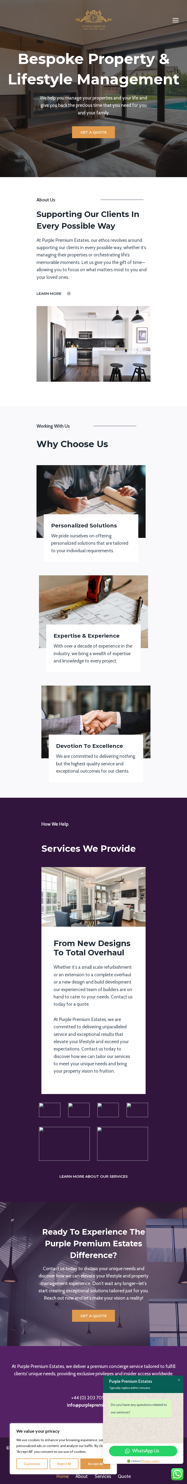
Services (103, 1476)
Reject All (64, 1464)
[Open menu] (175, 20)
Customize (32, 1464)
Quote (124, 1476)
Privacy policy (151, 1461)
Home (62, 1476)
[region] (63, 1448)
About (81, 1476)
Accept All (95, 1464)
